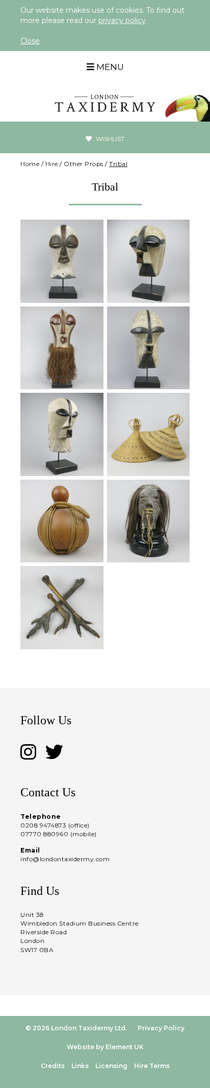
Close (30, 40)
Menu (109, 67)
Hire (51, 164)
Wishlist (109, 139)
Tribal (118, 164)
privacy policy (122, 20)
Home (29, 164)
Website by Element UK (105, 1047)
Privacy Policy (161, 1028)
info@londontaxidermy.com (65, 859)
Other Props (83, 164)
